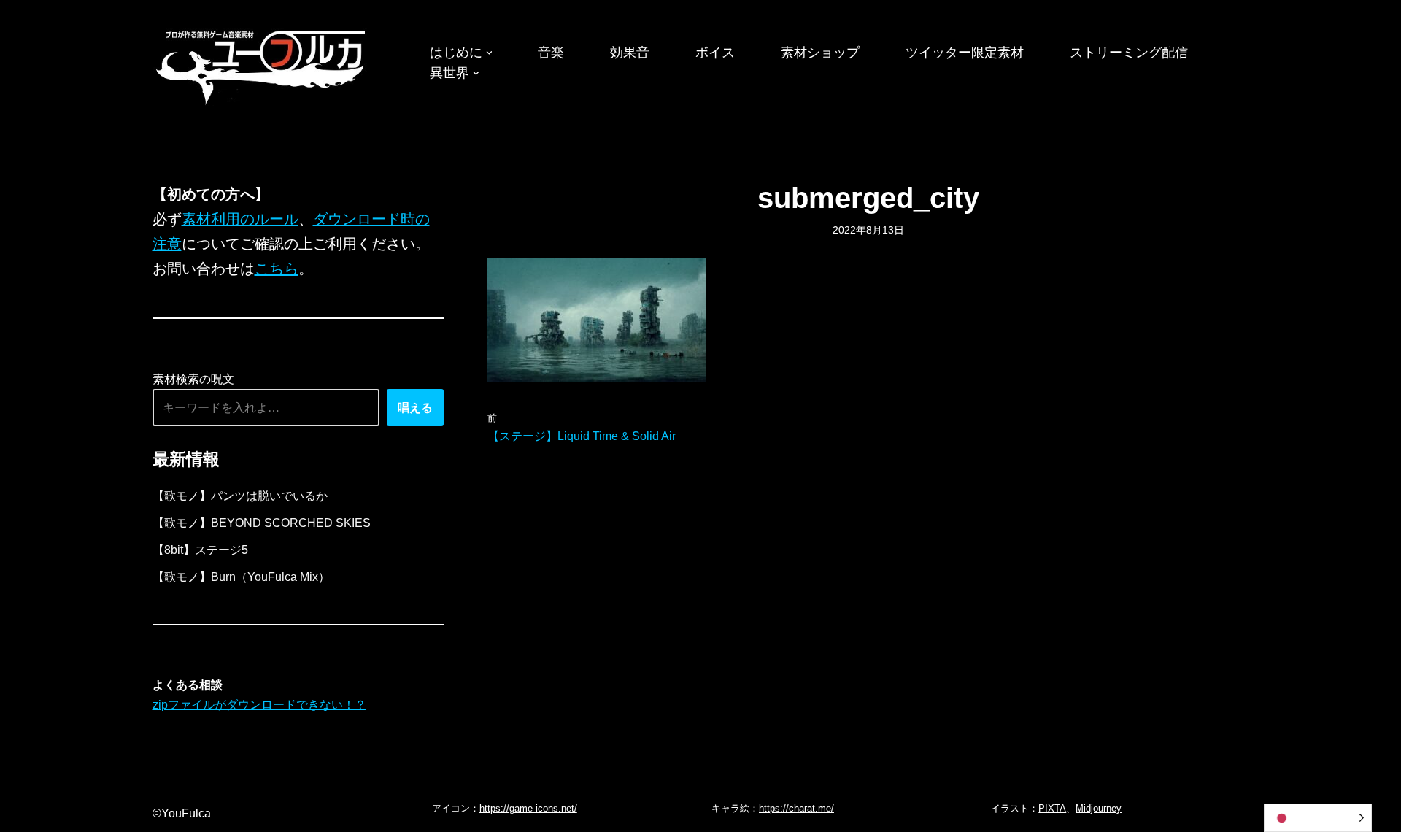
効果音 (629, 52)
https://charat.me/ (796, 808)
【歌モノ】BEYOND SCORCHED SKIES (262, 523)
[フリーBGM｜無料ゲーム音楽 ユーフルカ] (262, 64)
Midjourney (1099, 808)
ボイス (715, 52)
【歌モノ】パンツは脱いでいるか (240, 496)
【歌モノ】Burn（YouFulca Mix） (241, 577)
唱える (415, 407)
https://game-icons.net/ (528, 808)
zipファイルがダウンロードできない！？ (259, 704)
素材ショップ (820, 52)
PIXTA (1052, 808)
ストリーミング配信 (1129, 52)
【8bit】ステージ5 (200, 550)
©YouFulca (182, 813)
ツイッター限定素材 (965, 52)
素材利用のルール (240, 219)
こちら (276, 269)
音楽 (551, 52)
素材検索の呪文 (193, 379)
